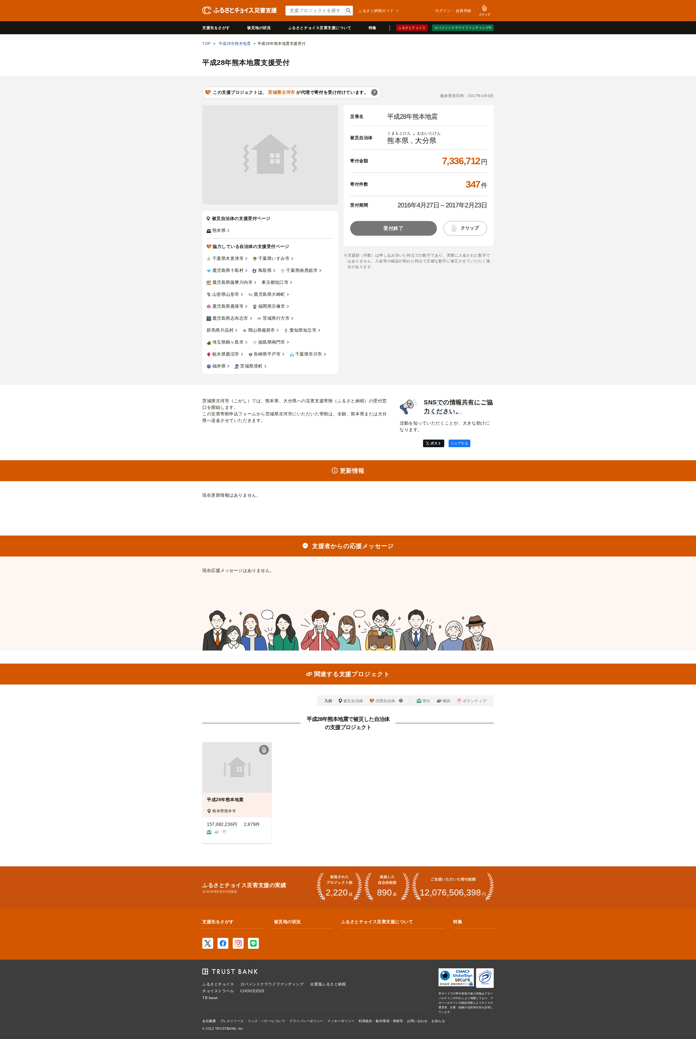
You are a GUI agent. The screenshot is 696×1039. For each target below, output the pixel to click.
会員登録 (463, 10)
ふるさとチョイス (411, 28)
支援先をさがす (216, 28)
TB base (210, 998)
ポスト (436, 443)
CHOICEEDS (252, 991)
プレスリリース (232, 1021)
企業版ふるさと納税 (328, 984)
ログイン (443, 10)
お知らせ (438, 1021)
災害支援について (320, 28)
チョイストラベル (218, 991)
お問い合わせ (417, 1021)
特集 (373, 28)
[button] (264, 750)
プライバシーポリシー (306, 1021)
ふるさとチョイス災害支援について (377, 921)
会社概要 (209, 1021)
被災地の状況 (259, 28)
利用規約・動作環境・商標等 (381, 1021)
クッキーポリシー (341, 1021)
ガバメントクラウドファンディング (272, 984)
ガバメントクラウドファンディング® (463, 28)
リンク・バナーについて (266, 1021)
